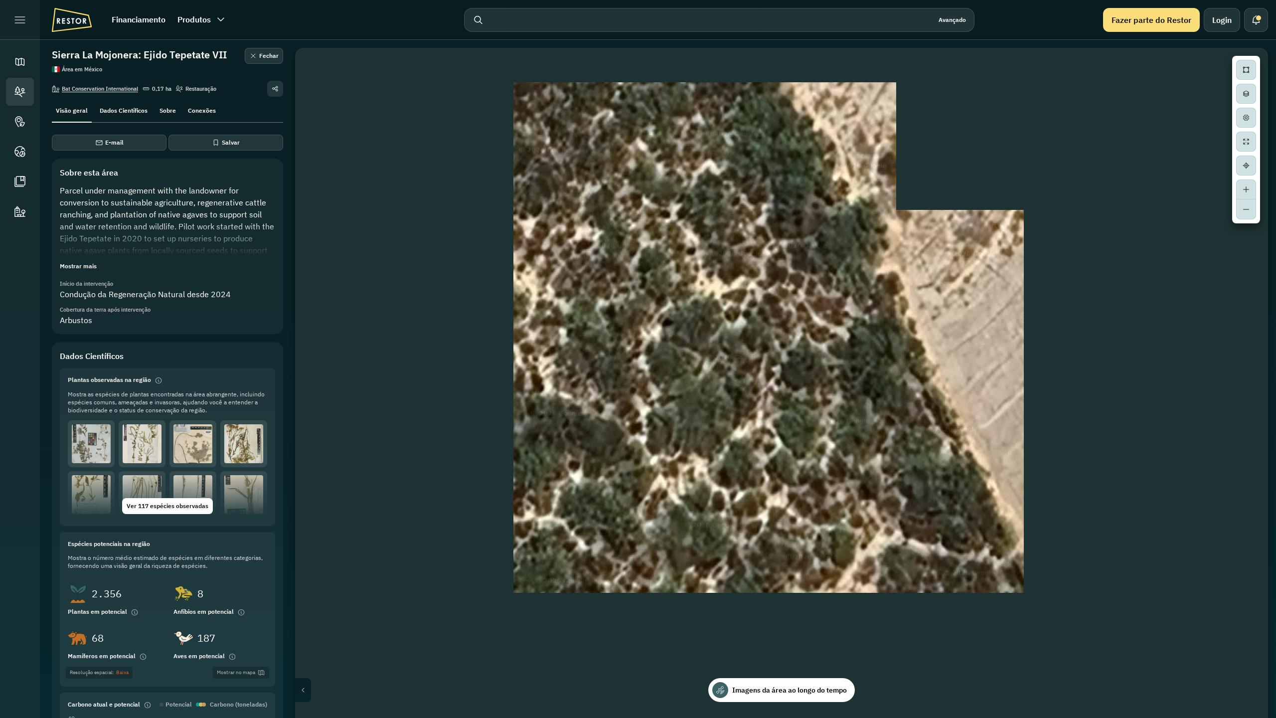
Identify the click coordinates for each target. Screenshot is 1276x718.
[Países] (20, 152)
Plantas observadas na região (109, 379)
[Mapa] (20, 62)
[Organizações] (20, 211)
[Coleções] (20, 181)
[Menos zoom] (1246, 209)
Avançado (952, 19)
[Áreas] (20, 92)
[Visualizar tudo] (1246, 142)
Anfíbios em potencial (203, 611)
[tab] (72, 110)
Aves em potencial (199, 656)
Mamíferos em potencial (102, 656)
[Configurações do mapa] (1246, 118)
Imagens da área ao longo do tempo (789, 690)
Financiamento (138, 19)
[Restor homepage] (72, 20)
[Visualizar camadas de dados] (1246, 94)
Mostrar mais (78, 266)
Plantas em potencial (97, 611)
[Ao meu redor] (1246, 166)
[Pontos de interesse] (20, 122)
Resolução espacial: (99, 672)
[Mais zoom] (1246, 189)
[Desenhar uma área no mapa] (1246, 70)
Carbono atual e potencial (104, 704)
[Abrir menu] (20, 20)
